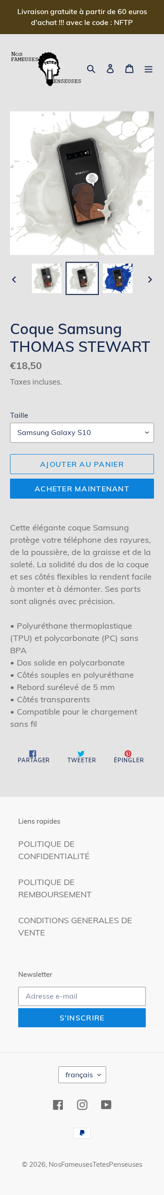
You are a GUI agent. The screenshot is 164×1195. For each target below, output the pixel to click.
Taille (19, 415)
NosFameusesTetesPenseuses (95, 1164)
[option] (46, 278)
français (79, 1074)
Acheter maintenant (82, 488)
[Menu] (148, 67)
